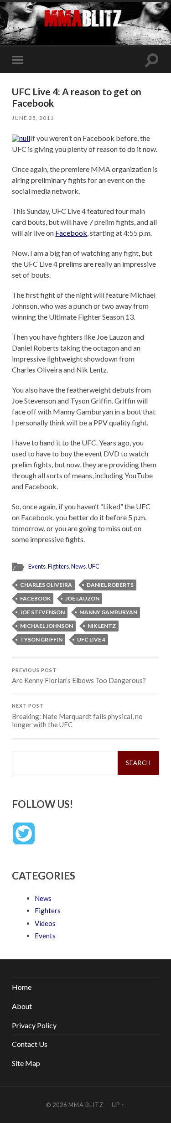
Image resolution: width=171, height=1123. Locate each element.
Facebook (71, 232)
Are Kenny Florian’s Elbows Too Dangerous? (79, 676)
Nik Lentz (102, 625)
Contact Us (29, 1044)
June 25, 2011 (33, 117)
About (22, 1006)
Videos (45, 923)
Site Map (26, 1063)
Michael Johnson (46, 625)
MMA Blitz (86, 1104)
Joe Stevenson (42, 612)
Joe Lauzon (82, 598)
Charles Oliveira (46, 584)
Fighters (58, 566)
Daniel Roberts (110, 584)
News (78, 566)
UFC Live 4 (91, 639)
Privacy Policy (34, 1025)
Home (21, 987)
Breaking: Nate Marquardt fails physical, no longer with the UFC (77, 716)
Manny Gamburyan (108, 612)
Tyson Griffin (41, 639)
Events (37, 566)
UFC (93, 566)
